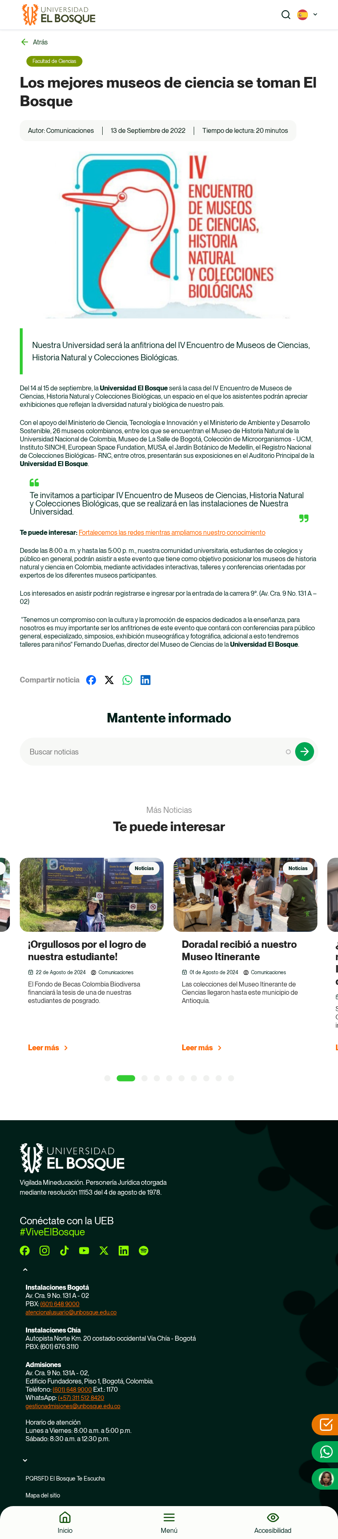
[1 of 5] (107, 1078)
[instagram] (44, 1251)
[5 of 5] (169, 1078)
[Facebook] (91, 680)
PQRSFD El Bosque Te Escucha (65, 1478)
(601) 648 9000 (60, 1304)
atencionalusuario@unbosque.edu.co (71, 1312)
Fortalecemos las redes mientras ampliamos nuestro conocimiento (172, 532)
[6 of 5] (181, 1078)
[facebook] (25, 1251)
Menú (169, 1530)
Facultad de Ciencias (54, 61)
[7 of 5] (194, 1078)
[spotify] (143, 1251)
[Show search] (286, 14)
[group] (102, 958)
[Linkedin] (145, 680)
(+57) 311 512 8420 (81, 1398)
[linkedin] (124, 1251)
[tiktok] (64, 1251)
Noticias (144, 868)
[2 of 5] (120, 1078)
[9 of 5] (219, 1078)
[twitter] (104, 1251)
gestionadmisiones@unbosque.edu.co (73, 1406)
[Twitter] (109, 680)
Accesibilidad (272, 1530)
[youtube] (84, 1251)
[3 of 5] (138, 1078)
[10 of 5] (231, 1078)
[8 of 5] (206, 1078)
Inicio (65, 1530)
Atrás (40, 42)
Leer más (43, 1047)
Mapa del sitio (43, 1495)
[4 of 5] (157, 1078)
